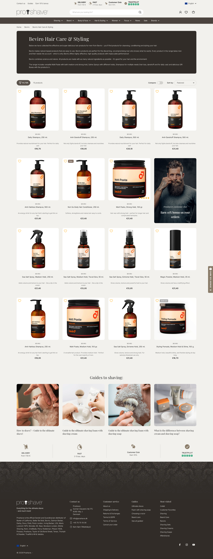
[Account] (180, 12)
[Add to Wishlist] (20, 91)
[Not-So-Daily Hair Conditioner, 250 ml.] (83, 179)
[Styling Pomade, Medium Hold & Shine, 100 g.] (175, 319)
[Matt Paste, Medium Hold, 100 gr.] (83, 319)
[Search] (140, 12)
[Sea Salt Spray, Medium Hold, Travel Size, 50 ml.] (83, 249)
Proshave (27, 553)
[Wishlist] (186, 12)
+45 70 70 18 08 (79, 523)
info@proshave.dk (80, 518)
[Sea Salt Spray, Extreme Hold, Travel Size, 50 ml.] (129, 249)
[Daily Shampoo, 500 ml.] (129, 109)
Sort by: (170, 83)
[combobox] (106, 12)
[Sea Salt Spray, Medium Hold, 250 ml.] (38, 249)
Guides (30, 3)
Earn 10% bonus (42, 3)
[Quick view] (55, 93)
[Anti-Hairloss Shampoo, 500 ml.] (38, 179)
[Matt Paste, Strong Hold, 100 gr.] (129, 179)
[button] (210, 279)
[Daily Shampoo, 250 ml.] (38, 109)
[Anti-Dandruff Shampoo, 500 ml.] (175, 109)
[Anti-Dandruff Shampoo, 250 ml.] (83, 109)
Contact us (21, 3)
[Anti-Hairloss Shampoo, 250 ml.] (38, 319)
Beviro (26, 27)
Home (19, 27)
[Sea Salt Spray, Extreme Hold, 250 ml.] (129, 319)
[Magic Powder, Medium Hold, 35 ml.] (175, 249)
